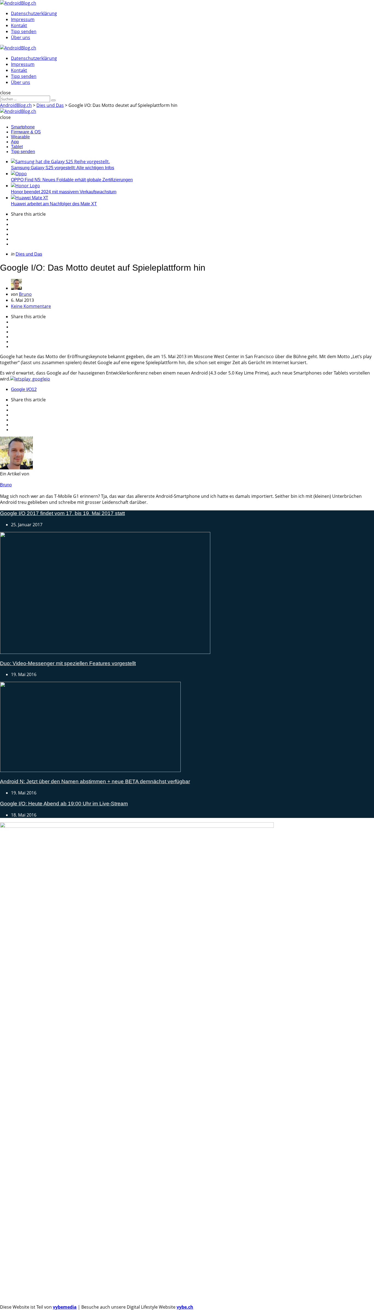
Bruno (25, 294)
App (15, 141)
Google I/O (24, 389)
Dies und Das (29, 254)
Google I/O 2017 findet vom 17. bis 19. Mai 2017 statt (62, 513)
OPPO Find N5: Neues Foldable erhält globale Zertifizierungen (72, 179)
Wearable (20, 136)
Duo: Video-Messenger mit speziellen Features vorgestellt (68, 663)
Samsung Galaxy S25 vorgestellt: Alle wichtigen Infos (62, 167)
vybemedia (65, 1307)
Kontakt (19, 25)
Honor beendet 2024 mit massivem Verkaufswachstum (63, 191)
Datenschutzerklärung (34, 13)
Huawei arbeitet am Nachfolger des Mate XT (54, 203)
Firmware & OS (26, 132)
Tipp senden (23, 31)
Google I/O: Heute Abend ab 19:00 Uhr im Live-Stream (64, 803)
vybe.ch (185, 1307)
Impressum (22, 19)
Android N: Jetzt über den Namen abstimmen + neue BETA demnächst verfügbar (95, 781)
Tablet (17, 146)
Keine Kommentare (31, 306)
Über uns (20, 37)
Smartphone (23, 127)
